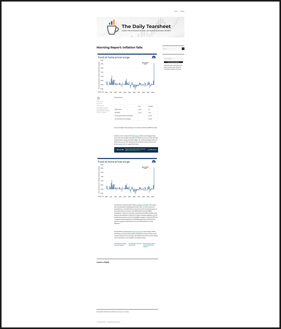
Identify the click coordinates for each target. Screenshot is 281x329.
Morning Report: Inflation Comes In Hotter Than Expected (149, 245)
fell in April (135, 136)
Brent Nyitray (100, 101)
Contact (182, 11)
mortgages (103, 112)
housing (105, 109)
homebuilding (100, 109)
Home (176, 11)
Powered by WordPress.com (113, 322)
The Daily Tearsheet (101, 322)
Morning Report (100, 110)
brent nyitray (100, 107)
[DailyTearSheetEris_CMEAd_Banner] (136, 150)
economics (105, 107)
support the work (122, 311)
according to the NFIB (142, 205)
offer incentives (137, 231)
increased (120, 144)
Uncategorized (100, 105)
